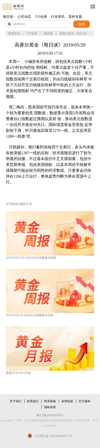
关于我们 (15, 401)
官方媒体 (84, 401)
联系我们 (33, 401)
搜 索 (81, 24)
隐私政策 (50, 407)
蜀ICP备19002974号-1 (50, 415)
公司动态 (24, 17)
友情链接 (67, 401)
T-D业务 (41, 17)
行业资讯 (58, 17)
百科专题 (75, 17)
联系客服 (50, 401)
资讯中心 (14, 33)
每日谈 (48, 33)
